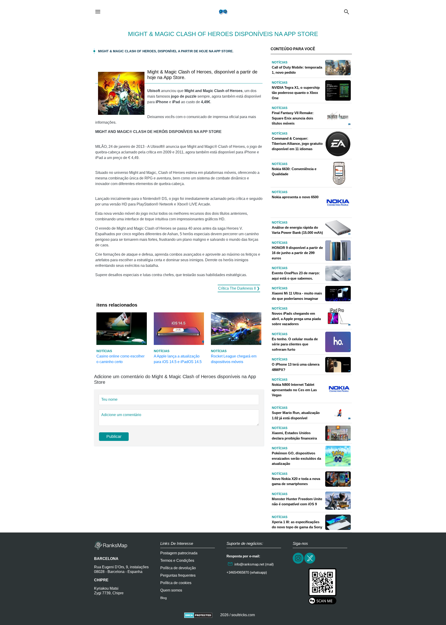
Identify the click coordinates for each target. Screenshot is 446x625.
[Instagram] (298, 563)
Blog (163, 598)
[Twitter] (310, 563)
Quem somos (171, 590)
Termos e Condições (177, 560)
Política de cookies (175, 583)
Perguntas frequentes (178, 575)
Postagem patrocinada (178, 553)
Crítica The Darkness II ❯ (239, 288)
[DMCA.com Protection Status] (198, 615)
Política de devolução (178, 568)
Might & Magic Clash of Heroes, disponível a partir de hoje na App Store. (165, 51)
